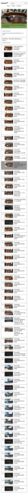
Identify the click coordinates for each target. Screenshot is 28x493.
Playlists (19, 6)
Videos (13, 6)
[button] (14, 16)
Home (8, 6)
